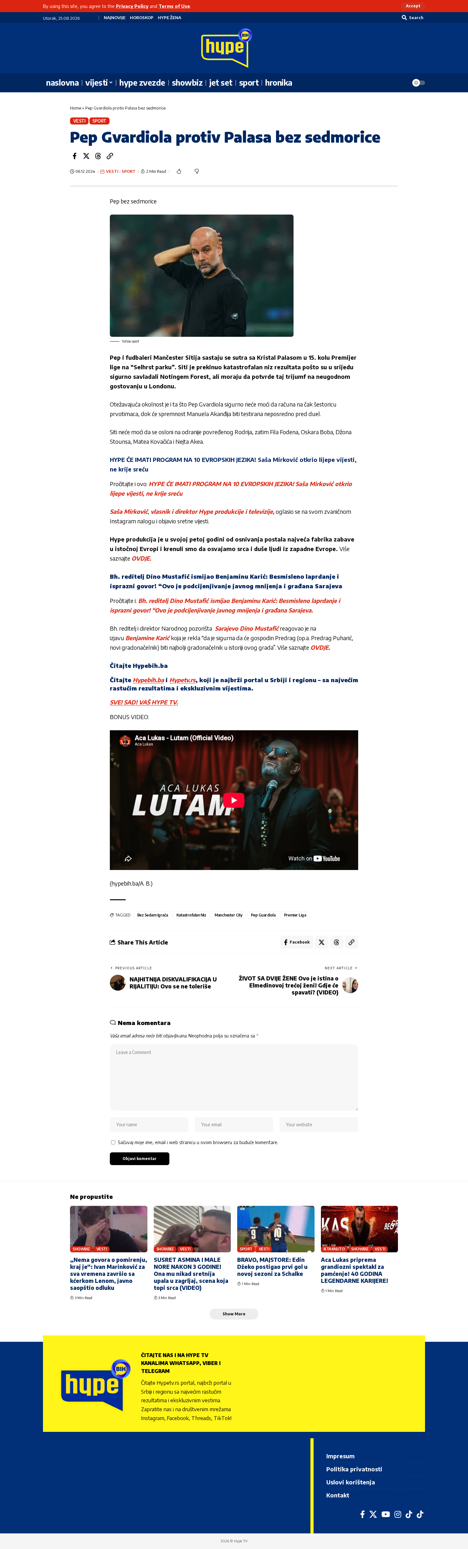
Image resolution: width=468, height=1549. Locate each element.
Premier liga (295, 915)
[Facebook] (362, 1514)
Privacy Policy (132, 6)
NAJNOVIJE (114, 18)
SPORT (99, 121)
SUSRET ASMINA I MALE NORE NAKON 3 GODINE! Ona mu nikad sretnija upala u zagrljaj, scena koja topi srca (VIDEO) (191, 1273)
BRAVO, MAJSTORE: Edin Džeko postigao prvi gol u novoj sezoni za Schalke (272, 1266)
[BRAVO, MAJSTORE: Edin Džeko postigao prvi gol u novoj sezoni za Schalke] (276, 1229)
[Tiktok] (420, 1514)
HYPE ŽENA (169, 18)
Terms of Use (174, 6)
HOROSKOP (141, 18)
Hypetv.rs (182, 679)
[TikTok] (409, 1514)
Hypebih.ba (148, 679)
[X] (373, 1514)
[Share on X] (86, 156)
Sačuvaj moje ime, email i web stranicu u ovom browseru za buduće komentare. (198, 1142)
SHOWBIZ (81, 1249)
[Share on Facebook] (74, 156)
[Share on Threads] (98, 156)
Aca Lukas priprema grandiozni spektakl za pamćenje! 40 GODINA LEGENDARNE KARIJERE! (354, 1270)
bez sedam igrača (152, 915)
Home (75, 107)
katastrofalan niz (191, 915)
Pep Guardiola (263, 915)
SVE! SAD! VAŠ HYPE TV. (144, 702)
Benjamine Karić (148, 637)
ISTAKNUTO (334, 1249)
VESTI (79, 121)
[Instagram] (398, 1514)
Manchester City (229, 915)
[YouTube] (386, 1514)
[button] (413, 6)
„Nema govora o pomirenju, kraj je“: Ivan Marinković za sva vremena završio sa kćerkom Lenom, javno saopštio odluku (108, 1273)
